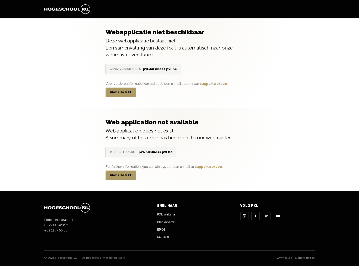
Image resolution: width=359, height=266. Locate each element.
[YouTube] (278, 216)
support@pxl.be (213, 84)
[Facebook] (255, 216)
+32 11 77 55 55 (55, 230)
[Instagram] (244, 216)
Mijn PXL (163, 237)
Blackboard (165, 222)
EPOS (161, 229)
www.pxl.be (284, 258)
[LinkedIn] (267, 216)
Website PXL (121, 92)
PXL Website (166, 214)
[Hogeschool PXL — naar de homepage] (67, 9)
